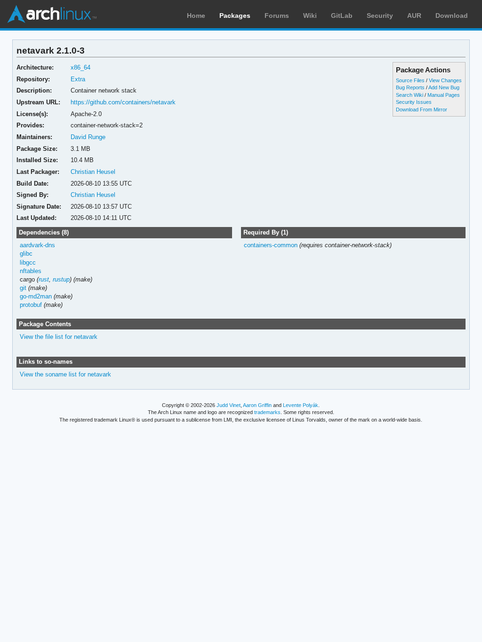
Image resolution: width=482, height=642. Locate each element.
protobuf (31, 304)
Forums (277, 15)
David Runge (88, 137)
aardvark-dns (37, 245)
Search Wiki (409, 95)
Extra (78, 79)
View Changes (445, 80)
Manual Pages (443, 95)
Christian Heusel (93, 171)
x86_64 (80, 67)
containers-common (270, 245)
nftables (30, 270)
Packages (234, 15)
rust (44, 279)
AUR (414, 15)
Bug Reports (410, 87)
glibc (26, 253)
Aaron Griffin (257, 405)
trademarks (267, 412)
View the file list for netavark (58, 336)
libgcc (28, 262)
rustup (61, 279)
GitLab (342, 15)
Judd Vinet (229, 405)
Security (380, 15)
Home (196, 15)
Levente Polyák (300, 405)
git (23, 287)
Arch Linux (51, 14)
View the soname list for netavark (65, 374)
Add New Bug (443, 87)
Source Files (410, 80)
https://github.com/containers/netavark (123, 102)
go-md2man (36, 296)
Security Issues (414, 102)
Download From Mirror (421, 109)
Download (451, 15)
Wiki (310, 15)
